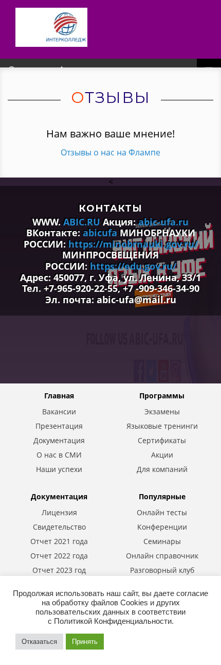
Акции (162, 455)
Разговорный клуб (162, 570)
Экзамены (162, 412)
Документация (59, 440)
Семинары (162, 541)
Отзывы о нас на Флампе (110, 152)
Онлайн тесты (162, 513)
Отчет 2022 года (59, 556)
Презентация (59, 426)
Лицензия (59, 513)
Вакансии (59, 412)
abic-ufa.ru (163, 222)
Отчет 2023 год (59, 570)
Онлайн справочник (162, 556)
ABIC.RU (81, 222)
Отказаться (39, 641)
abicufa (100, 232)
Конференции (162, 527)
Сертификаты (162, 440)
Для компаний (162, 469)
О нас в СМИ (59, 455)
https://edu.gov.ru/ (133, 266)
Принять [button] (85, 641)
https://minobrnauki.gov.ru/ (133, 244)
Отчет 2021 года (59, 541)
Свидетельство (59, 527)
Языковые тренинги (162, 426)
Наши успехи (59, 469)
